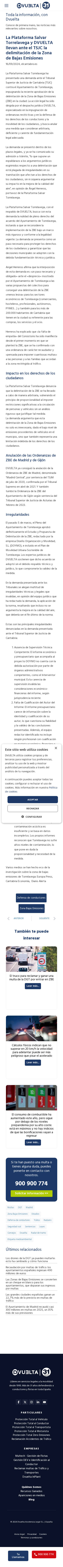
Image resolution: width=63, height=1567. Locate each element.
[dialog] (31, 783)
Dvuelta (23, 1233)
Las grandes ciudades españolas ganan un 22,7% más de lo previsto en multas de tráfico (30, 1298)
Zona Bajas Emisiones (32, 908)
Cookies (43, 1534)
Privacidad (32, 1534)
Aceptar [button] (32, 799)
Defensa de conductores (31, 898)
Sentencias (30, 1227)
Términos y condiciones (31, 1538)
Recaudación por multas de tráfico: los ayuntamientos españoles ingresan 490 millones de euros (29, 1270)
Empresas (31, 1449)
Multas (11, 1207)
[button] (31, 817)
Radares (47, 1220)
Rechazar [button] (32, 808)
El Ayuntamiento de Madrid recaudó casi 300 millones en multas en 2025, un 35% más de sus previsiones (30, 1310)
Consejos (12, 1233)
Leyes (42, 1227)
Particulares (31, 1413)
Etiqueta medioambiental (20, 1239)
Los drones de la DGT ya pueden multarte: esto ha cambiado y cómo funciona (30, 1260)
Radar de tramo (38, 1233)
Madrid (29, 1207)
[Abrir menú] (6, 5)
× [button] (55, 748)
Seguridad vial (14, 1227)
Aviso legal (19, 1534)
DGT (20, 1207)
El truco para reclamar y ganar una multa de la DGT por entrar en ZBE (31, 978)
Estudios (35, 1214)
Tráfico (37, 1220)
